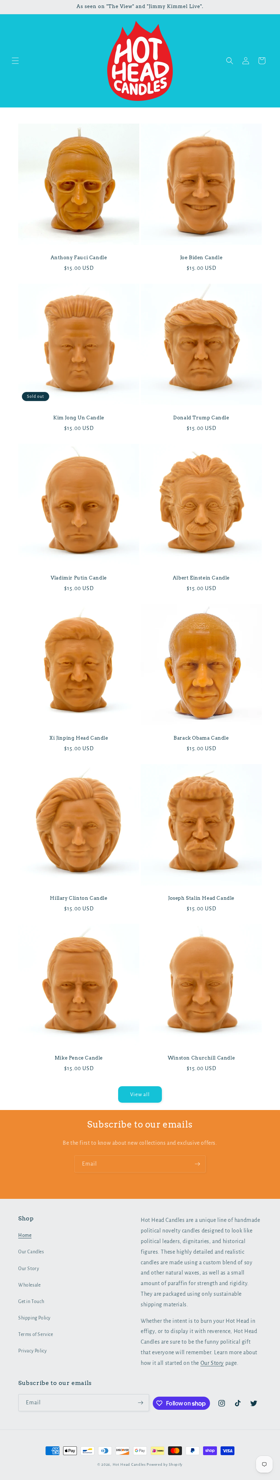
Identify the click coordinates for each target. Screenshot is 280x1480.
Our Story (28, 1268)
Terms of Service (35, 1334)
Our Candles (31, 1251)
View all (140, 1094)
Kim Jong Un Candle (78, 417)
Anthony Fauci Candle (79, 257)
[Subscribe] (197, 1164)
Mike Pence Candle (79, 1058)
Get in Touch (31, 1301)
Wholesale (29, 1285)
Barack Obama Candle (201, 738)
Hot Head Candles (129, 1464)
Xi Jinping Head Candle (78, 738)
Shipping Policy (34, 1318)
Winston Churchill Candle (201, 1058)
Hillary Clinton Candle (78, 898)
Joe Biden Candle (201, 257)
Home (24, 1235)
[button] (15, 61)
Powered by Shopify (165, 1464)
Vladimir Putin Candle (79, 578)
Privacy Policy (32, 1350)
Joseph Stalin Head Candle (201, 898)
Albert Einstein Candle (201, 578)
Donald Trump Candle (201, 417)
